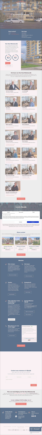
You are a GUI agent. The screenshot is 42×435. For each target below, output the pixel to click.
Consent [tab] (8, 212)
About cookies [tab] (21, 212)
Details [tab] (34, 212)
